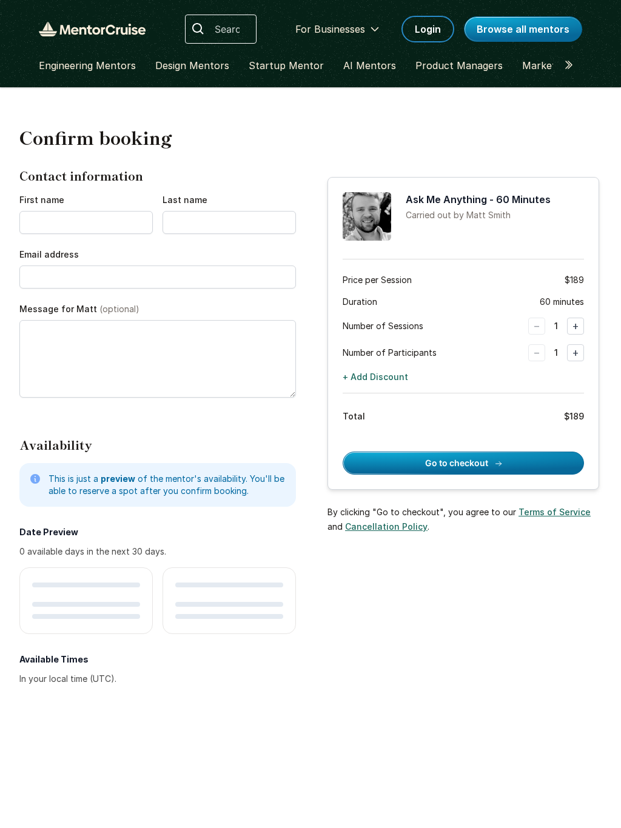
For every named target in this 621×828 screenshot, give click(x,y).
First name (41, 200)
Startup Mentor (286, 65)
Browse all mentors (523, 29)
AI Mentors (369, 65)
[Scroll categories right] (572, 65)
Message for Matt (79, 309)
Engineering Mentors (87, 65)
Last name (185, 200)
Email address (49, 254)
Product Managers (459, 65)
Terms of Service (555, 512)
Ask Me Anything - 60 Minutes (478, 199)
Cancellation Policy (386, 526)
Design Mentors (192, 65)
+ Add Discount (375, 377)
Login (428, 29)
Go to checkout (457, 463)
